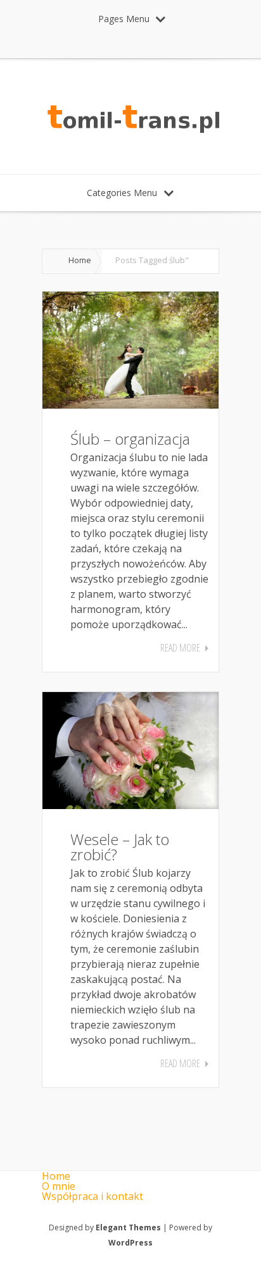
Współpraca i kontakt (92, 1196)
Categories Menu (122, 193)
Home (79, 260)
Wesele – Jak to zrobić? (119, 847)
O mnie (58, 1186)
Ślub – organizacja (130, 438)
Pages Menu (124, 19)
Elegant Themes (128, 1227)
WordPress (130, 1242)
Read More (180, 648)
